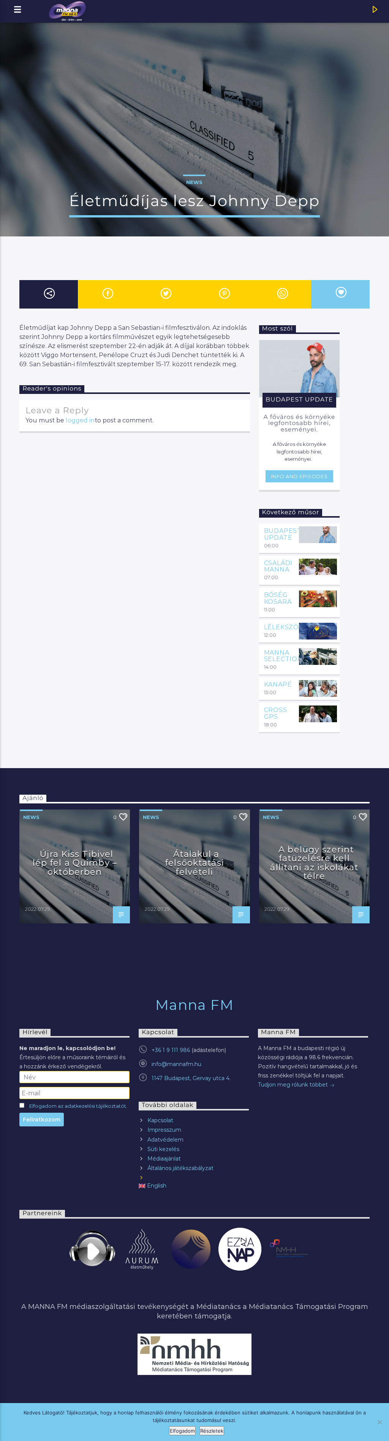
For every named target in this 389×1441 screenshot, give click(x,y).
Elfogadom (182, 1431)
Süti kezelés (163, 1149)
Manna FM (194, 1005)
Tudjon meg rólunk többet (293, 1084)
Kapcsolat (160, 1120)
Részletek (211, 1431)
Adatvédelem (165, 1139)
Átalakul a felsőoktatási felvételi (194, 863)
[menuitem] (194, 1186)
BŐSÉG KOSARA (278, 598)
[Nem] (379, 1422)
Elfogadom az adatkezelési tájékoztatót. (78, 1106)
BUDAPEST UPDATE (283, 534)
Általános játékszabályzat (180, 1168)
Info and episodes (299, 476)
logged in (80, 420)
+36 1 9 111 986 (171, 1050)
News (194, 182)
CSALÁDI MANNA (278, 566)
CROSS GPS (275, 713)
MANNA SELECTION (283, 656)
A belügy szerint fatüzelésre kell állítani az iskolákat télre (314, 863)
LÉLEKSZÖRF (286, 627)
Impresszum (164, 1129)
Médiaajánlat (164, 1158)
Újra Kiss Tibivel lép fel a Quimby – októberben (75, 863)
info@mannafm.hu (176, 1064)
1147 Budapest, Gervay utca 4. (191, 1078)
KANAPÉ (278, 684)
